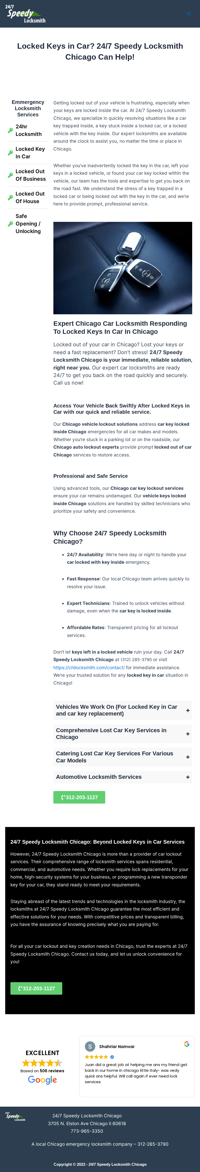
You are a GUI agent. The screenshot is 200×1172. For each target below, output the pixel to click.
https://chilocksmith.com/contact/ (89, 667)
